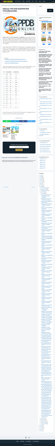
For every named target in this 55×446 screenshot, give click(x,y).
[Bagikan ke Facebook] (23, 121)
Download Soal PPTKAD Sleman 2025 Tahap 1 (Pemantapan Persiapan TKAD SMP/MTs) (45, 70)
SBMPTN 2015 (42, 166)
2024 (41, 177)
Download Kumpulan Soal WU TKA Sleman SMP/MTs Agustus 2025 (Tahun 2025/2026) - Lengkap (45, 55)
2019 (41, 185)
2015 (41, 428)
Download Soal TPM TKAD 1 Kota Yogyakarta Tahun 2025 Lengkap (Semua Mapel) (45, 65)
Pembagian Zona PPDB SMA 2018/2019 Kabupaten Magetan (46, 268)
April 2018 (43, 419)
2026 (41, 175)
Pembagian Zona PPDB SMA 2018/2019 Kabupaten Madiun (46, 275)
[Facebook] (26, 437)
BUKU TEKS (28, 1)
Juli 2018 (43, 192)
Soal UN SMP (28, 441)
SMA (40, 1)
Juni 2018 (43, 193)
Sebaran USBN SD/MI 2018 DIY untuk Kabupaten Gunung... (46, 379)
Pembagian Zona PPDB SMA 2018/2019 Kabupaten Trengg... (46, 224)
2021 (41, 182)
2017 (41, 425)
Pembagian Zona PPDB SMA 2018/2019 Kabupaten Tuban (46, 283)
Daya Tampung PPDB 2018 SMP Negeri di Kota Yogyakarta (46, 196)
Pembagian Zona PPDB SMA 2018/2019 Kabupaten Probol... (46, 205)
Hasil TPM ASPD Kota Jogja (45, 151)
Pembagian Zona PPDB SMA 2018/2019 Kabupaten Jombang (46, 291)
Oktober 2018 (43, 189)
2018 (41, 186)
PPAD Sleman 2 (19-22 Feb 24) (46, 103)
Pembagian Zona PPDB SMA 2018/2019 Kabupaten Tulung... (46, 231)
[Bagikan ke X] (31, 121)
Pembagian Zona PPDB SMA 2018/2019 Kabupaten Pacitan (46, 252)
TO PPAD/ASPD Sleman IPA (45, 132)
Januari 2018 (43, 423)
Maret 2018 (43, 420)
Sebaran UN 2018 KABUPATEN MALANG (11, 62)
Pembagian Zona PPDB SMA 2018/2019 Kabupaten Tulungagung (16, 61)
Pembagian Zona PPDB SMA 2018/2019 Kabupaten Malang (15, 59)
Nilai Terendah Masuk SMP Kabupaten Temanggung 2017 (46, 362)
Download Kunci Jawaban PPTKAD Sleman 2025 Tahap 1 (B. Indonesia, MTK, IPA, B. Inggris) (45, 83)
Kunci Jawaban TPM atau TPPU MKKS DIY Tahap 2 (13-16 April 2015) (45, 90)
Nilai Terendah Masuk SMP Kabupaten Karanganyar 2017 (46, 358)
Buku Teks (22, 441)
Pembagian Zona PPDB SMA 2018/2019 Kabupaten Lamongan (46, 279)
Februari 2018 (44, 422)
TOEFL (23, 1)
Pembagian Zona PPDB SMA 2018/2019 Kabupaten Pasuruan (46, 211)
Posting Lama (33, 186)
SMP (36, 1)
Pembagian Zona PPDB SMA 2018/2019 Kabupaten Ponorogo (46, 261)
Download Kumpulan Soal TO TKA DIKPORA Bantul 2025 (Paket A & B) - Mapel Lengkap (45, 78)
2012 (41, 430)
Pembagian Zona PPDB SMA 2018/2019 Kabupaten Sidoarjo (46, 298)
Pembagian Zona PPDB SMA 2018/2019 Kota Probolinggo (46, 309)
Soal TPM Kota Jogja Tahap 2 (45, 144)
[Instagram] (29, 437)
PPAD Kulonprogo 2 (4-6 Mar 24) (46, 101)
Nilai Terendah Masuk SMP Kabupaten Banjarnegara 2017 (46, 344)
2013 (41, 429)
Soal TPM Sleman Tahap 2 (45, 148)
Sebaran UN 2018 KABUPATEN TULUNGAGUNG (6, 135)
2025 (41, 176)
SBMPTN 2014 (42, 168)
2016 (41, 426)
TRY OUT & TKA (17, 1)
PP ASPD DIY (42, 130)
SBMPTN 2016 (42, 164)
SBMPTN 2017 (42, 162)
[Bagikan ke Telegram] (15, 121)
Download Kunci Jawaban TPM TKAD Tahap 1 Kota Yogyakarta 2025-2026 (45, 74)
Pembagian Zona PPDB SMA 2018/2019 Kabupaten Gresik (46, 302)
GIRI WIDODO (30, 444)
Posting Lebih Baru (6, 186)
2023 (41, 179)
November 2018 (44, 187)
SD (32, 1)
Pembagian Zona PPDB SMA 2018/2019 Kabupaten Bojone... (46, 287)
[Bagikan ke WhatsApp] (7, 121)
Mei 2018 (43, 418)
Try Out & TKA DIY (36, 441)
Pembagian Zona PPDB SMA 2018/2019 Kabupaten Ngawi (46, 272)
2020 (41, 183)
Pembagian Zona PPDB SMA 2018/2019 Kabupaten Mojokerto (46, 295)
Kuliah (44, 1)
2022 (41, 180)
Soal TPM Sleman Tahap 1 (45, 150)
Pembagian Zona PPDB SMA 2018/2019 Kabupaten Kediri (46, 249)
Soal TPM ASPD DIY (43, 142)
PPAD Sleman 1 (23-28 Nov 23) (46, 114)
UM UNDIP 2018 (43, 158)
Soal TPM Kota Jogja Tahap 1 (45, 146)
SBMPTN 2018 (42, 160)
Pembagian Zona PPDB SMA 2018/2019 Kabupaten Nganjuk (46, 242)
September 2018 (44, 190)
